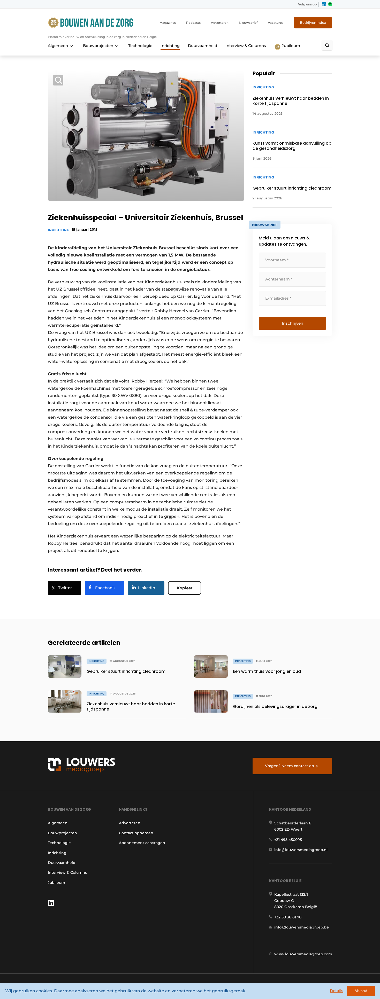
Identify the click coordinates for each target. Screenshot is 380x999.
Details (336, 990)
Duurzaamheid (202, 45)
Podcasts (193, 23)
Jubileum (290, 45)
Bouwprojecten (98, 45)
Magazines (167, 23)
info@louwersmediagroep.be (301, 927)
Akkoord (361, 991)
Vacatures (275, 23)
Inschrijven (292, 323)
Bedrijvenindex (313, 22)
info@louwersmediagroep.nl (301, 849)
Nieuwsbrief (248, 23)
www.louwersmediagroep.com (303, 954)
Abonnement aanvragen (142, 842)
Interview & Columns (245, 45)
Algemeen (58, 45)
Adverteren (220, 23)
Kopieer (184, 588)
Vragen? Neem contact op (289, 765)
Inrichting (170, 45)
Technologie (140, 45)
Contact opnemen (136, 833)
